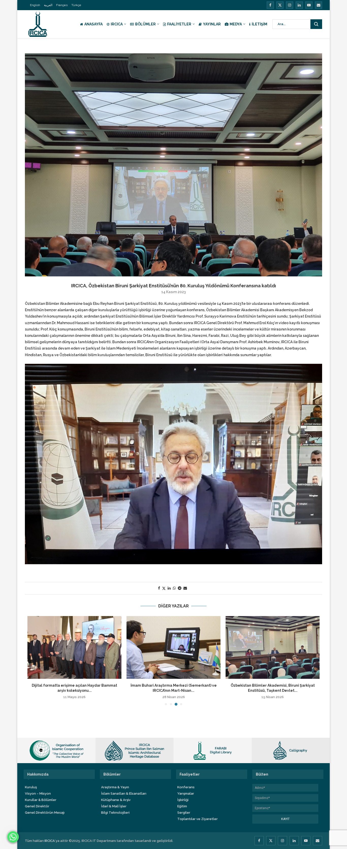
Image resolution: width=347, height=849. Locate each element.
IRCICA (117, 24)
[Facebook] (270, 5)
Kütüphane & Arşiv (116, 800)
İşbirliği (182, 800)
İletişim (259, 24)
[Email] (318, 5)
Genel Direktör (37, 806)
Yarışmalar (185, 793)
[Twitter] (279, 5)
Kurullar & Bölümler (40, 800)
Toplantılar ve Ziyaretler (197, 819)
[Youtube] (308, 5)
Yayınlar (212, 24)
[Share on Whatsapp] (174, 588)
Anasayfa (93, 24)
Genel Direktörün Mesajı (45, 812)
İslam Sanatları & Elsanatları (123, 793)
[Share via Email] (185, 588)
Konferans (186, 787)
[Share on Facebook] (159, 588)
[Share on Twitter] (164, 588)
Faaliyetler (179, 24)
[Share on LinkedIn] (169, 588)
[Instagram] (289, 5)
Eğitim (182, 806)
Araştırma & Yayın (115, 787)
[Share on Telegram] (179, 588)
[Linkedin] (299, 5)
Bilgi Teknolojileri (115, 812)
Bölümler (145, 24)
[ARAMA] (316, 24)
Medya (236, 24)
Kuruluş (31, 787)
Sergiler (183, 812)
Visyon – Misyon (38, 793)
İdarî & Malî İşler (114, 806)
